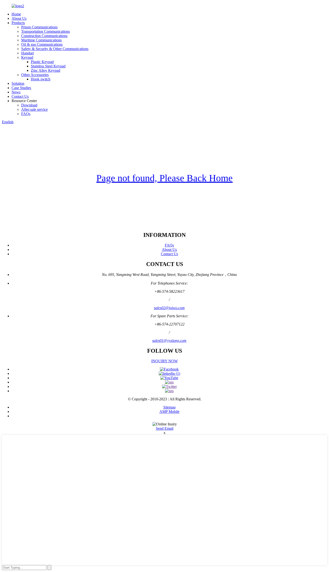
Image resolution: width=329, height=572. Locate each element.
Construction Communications (44, 36)
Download (29, 105)
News (16, 92)
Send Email (164, 428)
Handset (27, 53)
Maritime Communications (41, 40)
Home (16, 14)
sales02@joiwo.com (169, 308)
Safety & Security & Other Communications (54, 49)
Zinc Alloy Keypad (45, 70)
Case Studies (21, 88)
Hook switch (40, 79)
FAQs (25, 114)
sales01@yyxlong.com (169, 340)
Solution (18, 83)
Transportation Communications (45, 31)
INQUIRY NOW (164, 361)
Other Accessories (35, 75)
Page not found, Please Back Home (164, 178)
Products (18, 23)
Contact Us (20, 96)
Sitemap (169, 407)
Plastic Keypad (42, 62)
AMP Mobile (169, 412)
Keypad (27, 57)
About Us (19, 18)
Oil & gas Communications (42, 44)
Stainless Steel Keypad (48, 66)
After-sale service (34, 109)
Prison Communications (39, 27)
